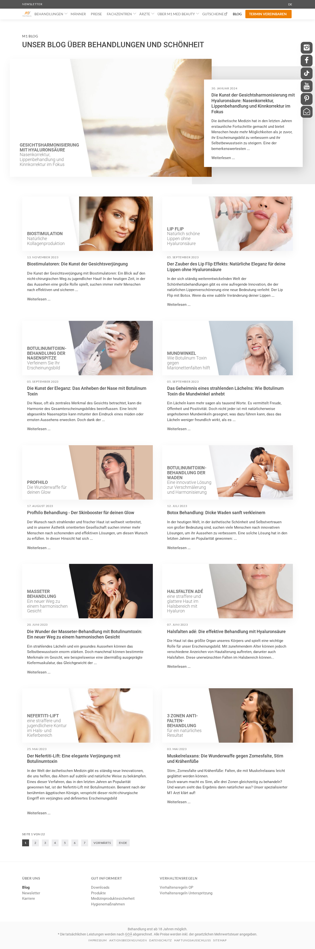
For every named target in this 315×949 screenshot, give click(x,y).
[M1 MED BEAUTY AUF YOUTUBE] (307, 86)
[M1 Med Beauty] (27, 14)
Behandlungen (48, 14)
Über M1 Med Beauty (176, 14)
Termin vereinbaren (268, 14)
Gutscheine (213, 14)
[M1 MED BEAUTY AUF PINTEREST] (307, 99)
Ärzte (144, 14)
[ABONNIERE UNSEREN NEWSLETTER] (307, 112)
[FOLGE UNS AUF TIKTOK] (307, 73)
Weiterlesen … (223, 158)
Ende (123, 843)
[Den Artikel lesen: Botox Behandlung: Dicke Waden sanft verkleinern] (227, 472)
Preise (96, 14)
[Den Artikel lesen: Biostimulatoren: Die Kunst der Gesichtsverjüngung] (87, 223)
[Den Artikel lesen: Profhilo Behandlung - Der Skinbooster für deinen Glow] (87, 472)
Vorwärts (102, 843)
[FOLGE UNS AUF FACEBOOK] (307, 60)
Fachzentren (119, 14)
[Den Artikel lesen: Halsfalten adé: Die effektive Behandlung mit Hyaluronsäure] (227, 591)
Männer (78, 14)
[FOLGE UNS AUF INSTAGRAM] (307, 48)
